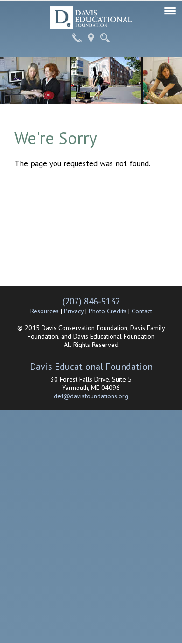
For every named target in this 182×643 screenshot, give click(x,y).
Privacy (74, 311)
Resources (44, 311)
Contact (142, 311)
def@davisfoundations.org (91, 396)
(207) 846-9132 (91, 301)
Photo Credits (107, 311)
